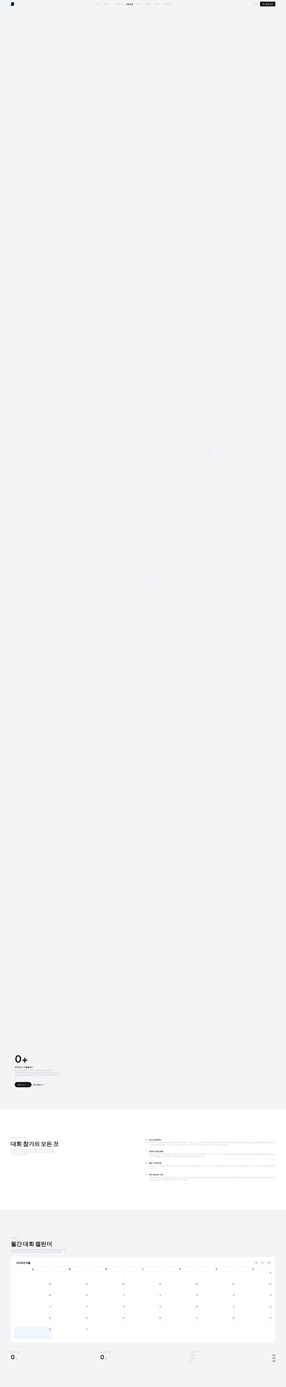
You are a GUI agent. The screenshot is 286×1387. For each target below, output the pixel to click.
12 (160, 1295)
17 (87, 1307)
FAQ (157, 4)
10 (87, 1295)
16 (50, 1307)
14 (233, 1295)
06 (197, 1284)
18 (123, 1307)
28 (123, 1273)
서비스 (106, 4)
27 (87, 1273)
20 (197, 1307)
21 (233, 1307)
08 (270, 1284)
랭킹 (138, 4)
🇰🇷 (257, 4)
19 (160, 1307)
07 (233, 1284)
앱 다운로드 (37, 1085)
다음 (268, 1262)
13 (197, 1295)
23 (50, 1318)
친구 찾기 (118, 4)
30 (197, 1273)
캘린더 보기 (21, 1084)
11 (123, 1295)
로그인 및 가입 (267, 4)
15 (270, 1295)
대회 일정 (129, 4)
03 (87, 1284)
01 (270, 1273)
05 (160, 1284)
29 (160, 1273)
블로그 (148, 4)
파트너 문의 (167, 4)
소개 (98, 4)
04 (123, 1284)
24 (87, 1318)
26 (50, 1273)
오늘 (255, 1262)
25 (123, 1318)
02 (50, 1284)
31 (233, 1273)
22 (270, 1307)
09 (50, 1295)
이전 (262, 1262)
